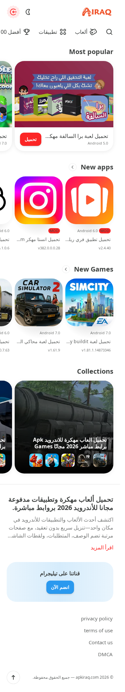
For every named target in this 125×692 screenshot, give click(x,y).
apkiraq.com (87, 677)
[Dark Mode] (28, 12)
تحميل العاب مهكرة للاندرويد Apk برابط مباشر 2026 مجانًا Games (70, 443)
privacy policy (97, 618)
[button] (13, 677)
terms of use (98, 630)
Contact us (101, 642)
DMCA (105, 654)
